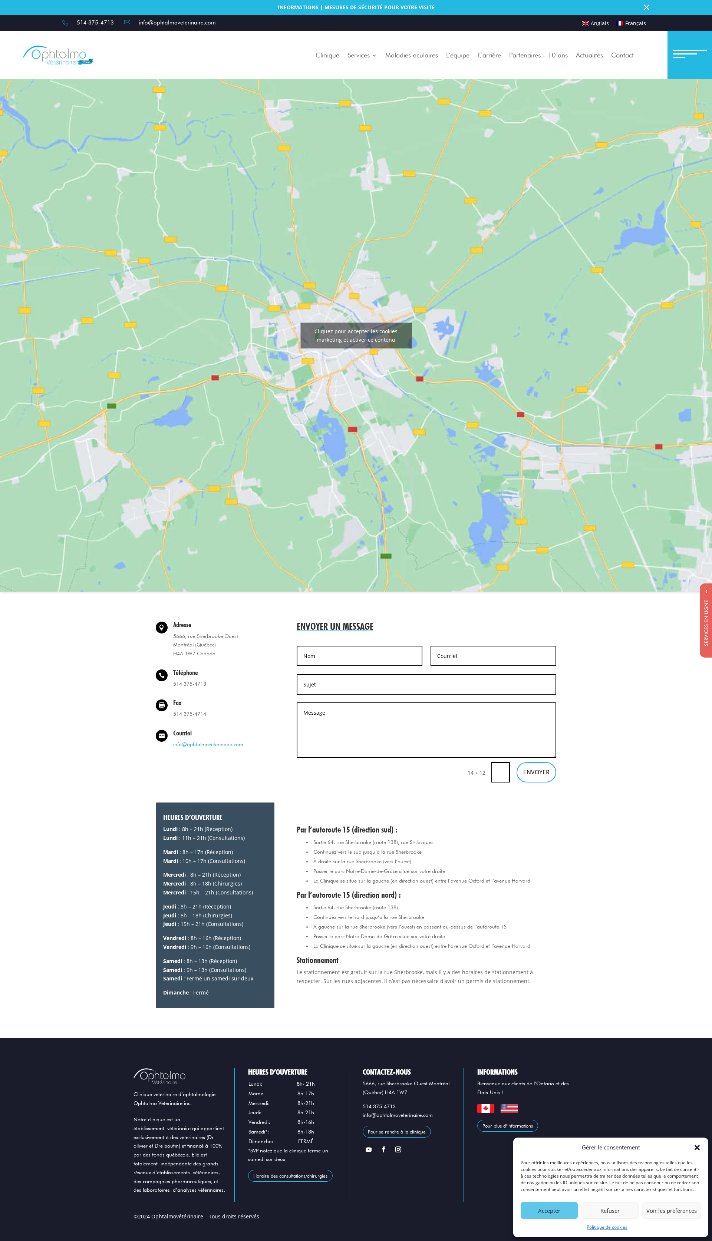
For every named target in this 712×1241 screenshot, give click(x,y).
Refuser (610, 1210)
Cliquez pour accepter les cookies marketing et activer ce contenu (356, 335)
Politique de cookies (607, 1227)
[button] (697, 1147)
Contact (622, 55)
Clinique (327, 55)
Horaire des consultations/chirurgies (290, 1176)
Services (358, 55)
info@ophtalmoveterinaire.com (208, 744)
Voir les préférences (671, 1210)
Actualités (589, 55)
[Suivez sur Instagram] (398, 1149)
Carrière (489, 55)
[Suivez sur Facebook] (383, 1149)
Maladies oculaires (411, 55)
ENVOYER (536, 772)
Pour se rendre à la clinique (397, 1132)
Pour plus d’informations (507, 1126)
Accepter (549, 1210)
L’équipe (457, 55)
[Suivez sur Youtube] (369, 1149)
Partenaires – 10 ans (538, 55)
